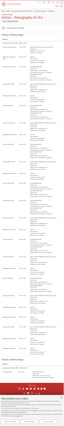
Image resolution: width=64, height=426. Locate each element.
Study (7, 11)
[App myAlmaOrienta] (32, 393)
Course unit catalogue (40, 11)
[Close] (61, 397)
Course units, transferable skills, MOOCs (21, 11)
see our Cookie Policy (17, 416)
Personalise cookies (29, 422)
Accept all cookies (49, 422)
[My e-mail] (57, 2)
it (62, 2)
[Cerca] (40, 2)
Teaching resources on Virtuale (15, 28)
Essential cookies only (10, 422)
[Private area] (53, 2)
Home (3, 11)
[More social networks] (44, 388)
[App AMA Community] (39, 393)
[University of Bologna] (11, 4)
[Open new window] (19, 388)
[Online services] (49, 2)
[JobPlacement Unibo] (36, 393)
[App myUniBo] (28, 393)
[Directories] (44, 2)
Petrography (50, 11)
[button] (42, 6)
